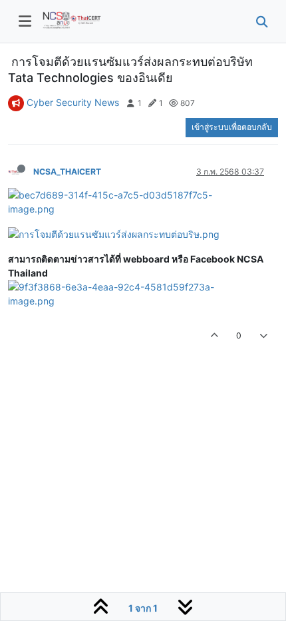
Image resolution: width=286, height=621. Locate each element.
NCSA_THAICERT (67, 172)
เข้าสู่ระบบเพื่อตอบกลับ (232, 127)
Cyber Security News (73, 102)
